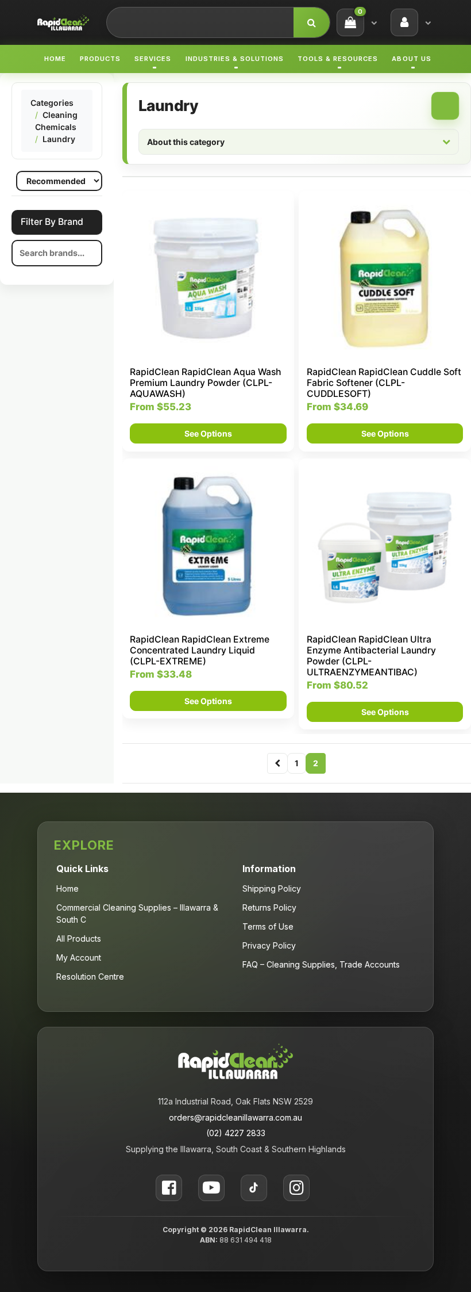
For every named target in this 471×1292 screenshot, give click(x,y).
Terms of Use (268, 926)
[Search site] (312, 22)
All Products (78, 938)
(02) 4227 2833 (235, 1133)
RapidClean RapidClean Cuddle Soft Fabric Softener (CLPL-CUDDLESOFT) (384, 382)
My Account (78, 957)
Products (100, 59)
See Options (208, 433)
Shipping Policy (271, 888)
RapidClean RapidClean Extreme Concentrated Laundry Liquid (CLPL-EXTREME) (199, 650)
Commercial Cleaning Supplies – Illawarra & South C (137, 913)
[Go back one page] (277, 763)
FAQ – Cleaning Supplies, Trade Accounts (321, 964)
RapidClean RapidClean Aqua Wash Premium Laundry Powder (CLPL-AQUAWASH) (205, 382)
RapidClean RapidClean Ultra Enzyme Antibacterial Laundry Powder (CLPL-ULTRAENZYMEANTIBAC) (371, 656)
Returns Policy (269, 907)
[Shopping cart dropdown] (373, 22)
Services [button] (152, 59)
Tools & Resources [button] (338, 59)
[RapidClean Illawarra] (63, 21)
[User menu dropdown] (427, 22)
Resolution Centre (90, 976)
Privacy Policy (269, 945)
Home (55, 59)
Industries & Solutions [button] (235, 59)
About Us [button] (411, 59)
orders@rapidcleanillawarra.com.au (235, 1117)
